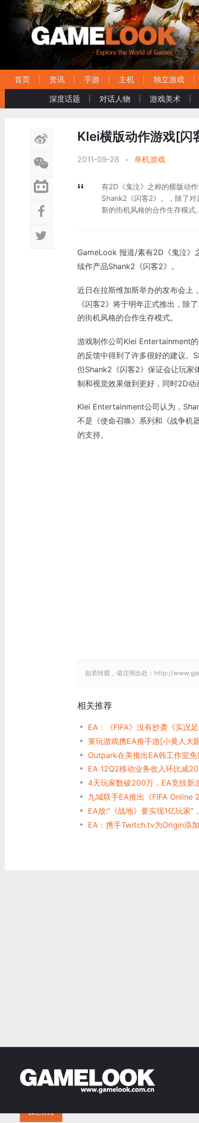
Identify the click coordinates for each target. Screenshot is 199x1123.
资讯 (57, 79)
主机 (126, 79)
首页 (22, 79)
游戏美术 (165, 99)
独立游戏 (169, 79)
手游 (92, 79)
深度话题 (64, 99)
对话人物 (115, 99)
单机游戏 (149, 159)
